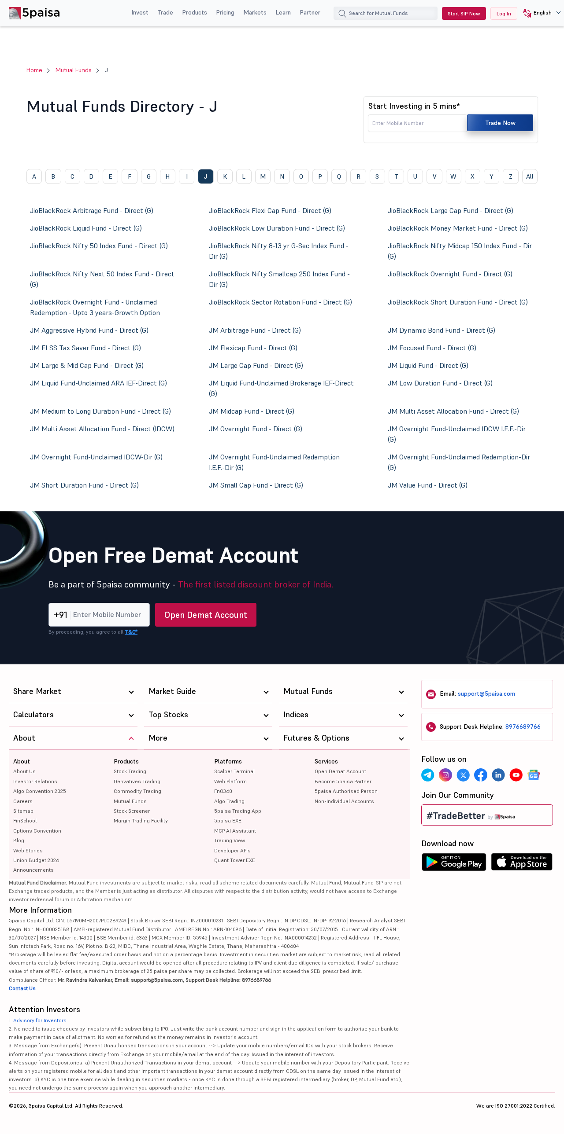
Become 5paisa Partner (343, 781)
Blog (18, 840)
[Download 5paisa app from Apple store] (522, 864)
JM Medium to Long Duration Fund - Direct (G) (100, 411)
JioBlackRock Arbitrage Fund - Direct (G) (91, 210)
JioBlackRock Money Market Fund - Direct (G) (458, 228)
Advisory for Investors (40, 1020)
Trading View (229, 840)
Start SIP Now (464, 13)
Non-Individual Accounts (344, 801)
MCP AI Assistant (235, 830)
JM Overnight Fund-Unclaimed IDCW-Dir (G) (96, 456)
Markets (255, 12)
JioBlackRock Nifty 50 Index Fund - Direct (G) (99, 245)
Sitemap (23, 810)
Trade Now (500, 123)
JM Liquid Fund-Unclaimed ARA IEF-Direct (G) (98, 382)
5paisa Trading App (237, 810)
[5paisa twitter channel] (463, 775)
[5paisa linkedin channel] (498, 775)
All (530, 176)
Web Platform (230, 781)
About (21, 761)
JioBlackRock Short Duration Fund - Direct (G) (458, 301)
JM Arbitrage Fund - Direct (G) (255, 330)
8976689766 (523, 726)
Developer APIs (232, 850)
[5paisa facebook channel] (480, 775)
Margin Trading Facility (141, 820)
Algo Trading (229, 801)
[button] (539, 13)
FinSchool (25, 820)
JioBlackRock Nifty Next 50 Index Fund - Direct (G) (102, 279)
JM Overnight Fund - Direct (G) (255, 428)
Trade (165, 12)
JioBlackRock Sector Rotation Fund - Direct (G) (280, 301)
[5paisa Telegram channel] (427, 775)
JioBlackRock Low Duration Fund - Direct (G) (277, 228)
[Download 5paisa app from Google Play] (453, 864)
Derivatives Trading (137, 781)
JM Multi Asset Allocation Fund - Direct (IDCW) (102, 428)
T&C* (131, 631)
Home (34, 70)
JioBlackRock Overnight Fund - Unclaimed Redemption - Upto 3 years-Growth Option (95, 307)
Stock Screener (132, 810)
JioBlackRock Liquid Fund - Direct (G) (86, 228)
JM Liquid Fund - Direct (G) (428, 365)
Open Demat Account (205, 614)
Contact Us (22, 988)
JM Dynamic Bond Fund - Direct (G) (441, 330)
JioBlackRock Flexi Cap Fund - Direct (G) (270, 210)
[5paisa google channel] (533, 775)
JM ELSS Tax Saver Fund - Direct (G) (85, 347)
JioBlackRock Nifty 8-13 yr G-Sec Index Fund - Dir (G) (279, 251)
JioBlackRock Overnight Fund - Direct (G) (450, 273)
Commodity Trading (137, 791)
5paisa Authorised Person (346, 791)
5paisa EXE (227, 820)
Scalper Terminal (234, 771)
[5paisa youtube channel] (516, 775)
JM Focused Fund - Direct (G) (432, 347)
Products (194, 12)
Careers (23, 801)
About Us (24, 771)
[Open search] (342, 14)
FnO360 (223, 791)
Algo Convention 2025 (39, 791)
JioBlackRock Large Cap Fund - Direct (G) (450, 210)
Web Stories (28, 850)
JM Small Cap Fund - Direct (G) (256, 485)
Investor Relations (35, 781)
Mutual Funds (74, 70)
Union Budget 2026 (36, 860)
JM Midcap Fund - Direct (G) (251, 411)
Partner (310, 12)
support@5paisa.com (486, 693)
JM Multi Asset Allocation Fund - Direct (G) (453, 411)
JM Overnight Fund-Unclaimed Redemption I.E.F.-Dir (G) (274, 462)
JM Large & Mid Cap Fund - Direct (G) (87, 365)
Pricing (225, 12)
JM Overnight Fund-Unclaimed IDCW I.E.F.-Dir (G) (457, 434)
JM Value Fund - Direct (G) (428, 485)
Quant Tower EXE (234, 860)
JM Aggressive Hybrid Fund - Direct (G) (89, 330)
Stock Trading (130, 771)
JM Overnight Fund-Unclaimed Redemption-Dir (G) (459, 462)
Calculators (33, 714)
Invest (139, 12)
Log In (504, 13)
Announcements (33, 869)
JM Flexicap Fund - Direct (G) (253, 347)
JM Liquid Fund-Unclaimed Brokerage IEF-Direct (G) (281, 388)
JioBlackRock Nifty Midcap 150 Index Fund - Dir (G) (460, 251)
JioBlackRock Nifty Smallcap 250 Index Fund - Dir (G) (279, 279)
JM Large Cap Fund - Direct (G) (256, 365)
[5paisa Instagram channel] (445, 775)
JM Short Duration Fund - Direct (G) (84, 485)
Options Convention (37, 830)
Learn (283, 12)
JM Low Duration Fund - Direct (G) (440, 382)
